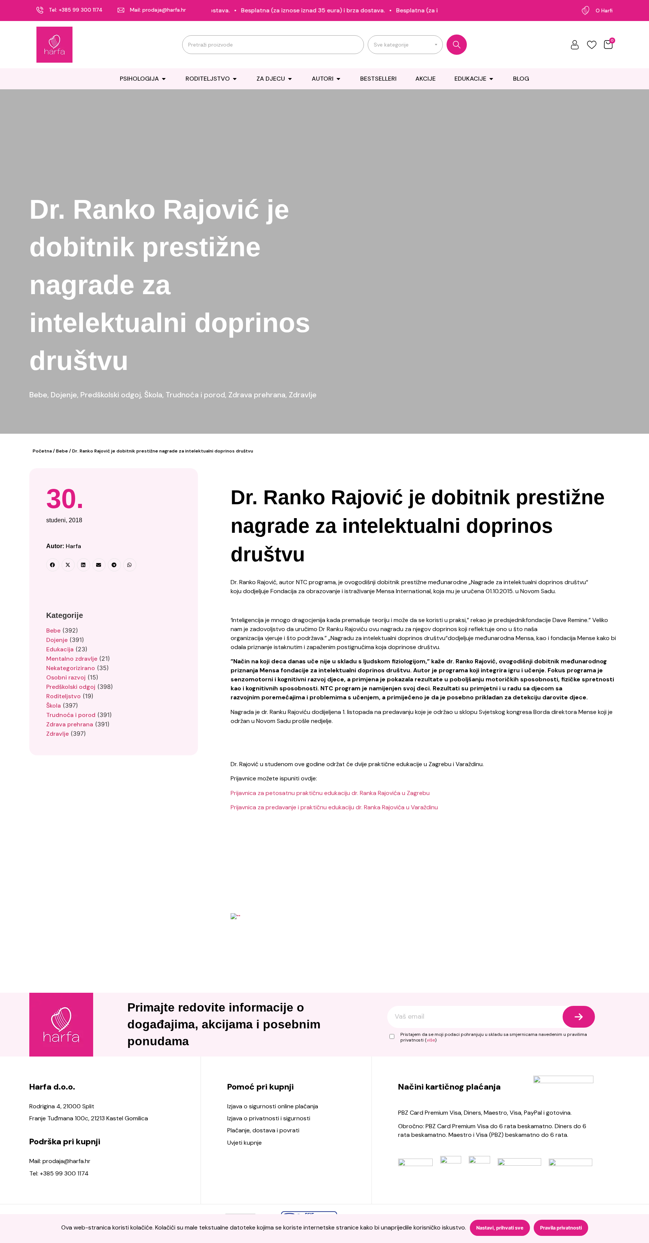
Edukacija (60, 649)
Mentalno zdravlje (71, 659)
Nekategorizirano (70, 668)
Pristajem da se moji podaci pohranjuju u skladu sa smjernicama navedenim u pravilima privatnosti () (493, 1037)
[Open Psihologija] (164, 78)
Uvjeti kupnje (244, 1143)
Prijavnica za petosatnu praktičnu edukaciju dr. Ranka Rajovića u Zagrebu (330, 793)
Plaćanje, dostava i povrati (263, 1130)
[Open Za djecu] (290, 78)
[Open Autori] (338, 78)
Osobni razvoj (66, 677)
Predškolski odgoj (110, 395)
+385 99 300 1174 (81, 9)
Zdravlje (303, 395)
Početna (42, 451)
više (431, 1040)
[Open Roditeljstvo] (235, 78)
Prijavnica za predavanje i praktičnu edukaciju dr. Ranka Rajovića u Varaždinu (334, 807)
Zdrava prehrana (256, 395)
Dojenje (64, 395)
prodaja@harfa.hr (164, 9)
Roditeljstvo (63, 696)
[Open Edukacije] (491, 78)
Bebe (38, 395)
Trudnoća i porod (195, 395)
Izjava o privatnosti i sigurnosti (268, 1118)
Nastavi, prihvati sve (500, 1228)
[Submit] (579, 1017)
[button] (52, 564)
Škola (153, 395)
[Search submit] (457, 45)
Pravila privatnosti (561, 1228)
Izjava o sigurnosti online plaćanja (272, 1106)
